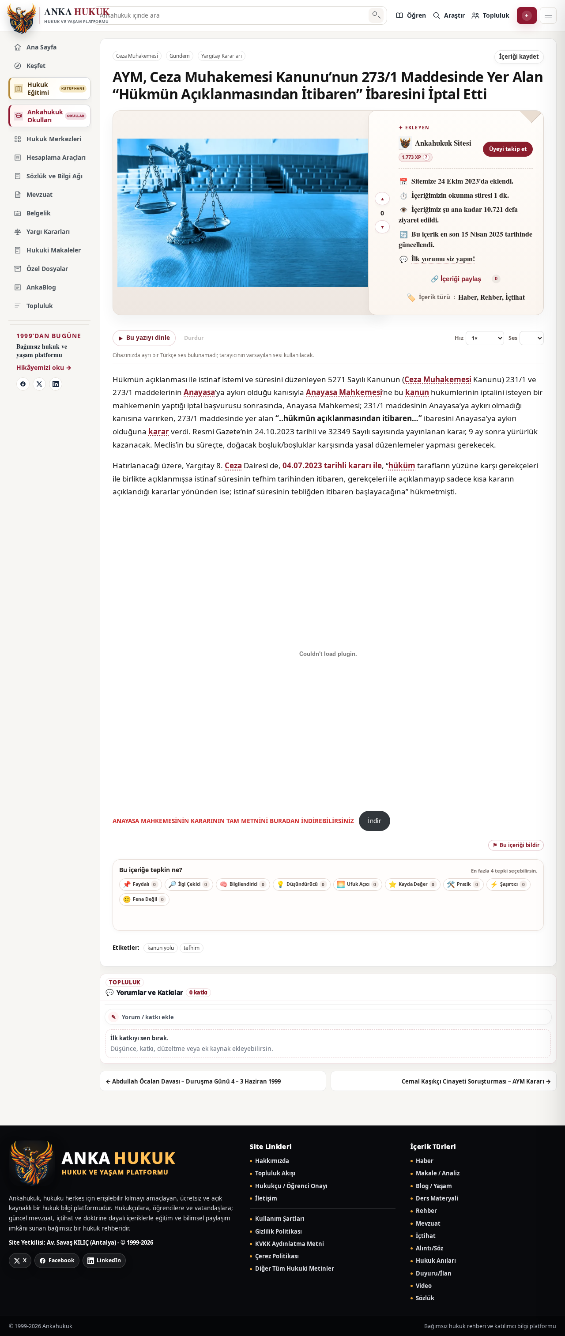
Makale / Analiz (438, 1173)
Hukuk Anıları (436, 1260)
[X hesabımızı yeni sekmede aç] (39, 384)
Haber (424, 1161)
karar (158, 431)
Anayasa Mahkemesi (344, 392)
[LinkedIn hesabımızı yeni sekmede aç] (55, 384)
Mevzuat (428, 1223)
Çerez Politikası (277, 1256)
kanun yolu (160, 948)
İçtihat (426, 1236)
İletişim (266, 1198)
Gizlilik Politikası (278, 1231)
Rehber (426, 1211)
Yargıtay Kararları (221, 56)
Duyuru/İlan (434, 1273)
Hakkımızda (272, 1161)
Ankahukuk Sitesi (443, 142)
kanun (417, 392)
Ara (375, 15)
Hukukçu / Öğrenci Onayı (291, 1186)
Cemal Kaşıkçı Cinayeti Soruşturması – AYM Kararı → (476, 1081)
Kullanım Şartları (280, 1219)
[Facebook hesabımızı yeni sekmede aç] (23, 384)
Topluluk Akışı (275, 1173)
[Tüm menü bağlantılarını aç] (548, 15)
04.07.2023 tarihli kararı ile (332, 465)
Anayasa (199, 392)
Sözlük (425, 1298)
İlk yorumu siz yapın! (443, 258)
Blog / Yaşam (434, 1186)
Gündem (180, 56)
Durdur (194, 338)
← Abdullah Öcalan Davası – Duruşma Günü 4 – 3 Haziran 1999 (193, 1081)
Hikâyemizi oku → (44, 367)
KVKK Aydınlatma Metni (289, 1244)
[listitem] (410, 15)
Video (424, 1286)
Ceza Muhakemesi (137, 56)
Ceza (233, 465)
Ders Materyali (437, 1198)
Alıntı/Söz (429, 1248)
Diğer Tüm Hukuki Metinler (294, 1268)
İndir (374, 821)
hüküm (401, 465)
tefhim (192, 948)
